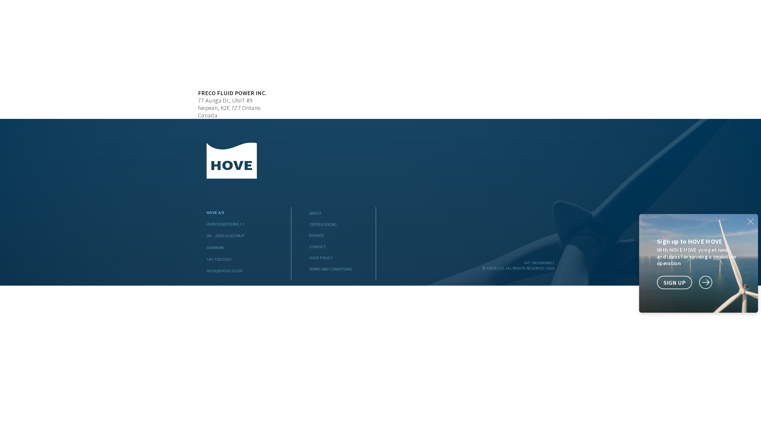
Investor (446, 16)
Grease (334, 16)
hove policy (320, 257)
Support (372, 16)
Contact (478, 16)
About (409, 16)
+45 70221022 (219, 259)
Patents (316, 235)
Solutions (293, 16)
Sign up (674, 282)
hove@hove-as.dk (225, 270)
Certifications (323, 224)
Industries (247, 16)
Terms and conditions (330, 269)
